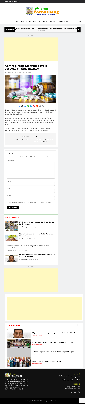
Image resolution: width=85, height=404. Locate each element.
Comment (10, 160)
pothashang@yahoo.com (72, 388)
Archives (52, 21)
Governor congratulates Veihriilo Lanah (46, 361)
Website (9, 195)
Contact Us (63, 21)
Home (16, 21)
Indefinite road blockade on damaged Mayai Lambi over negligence (54, 28)
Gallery (42, 21)
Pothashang (10, 72)
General (34, 335)
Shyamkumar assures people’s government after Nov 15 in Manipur (56, 333)
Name (9, 181)
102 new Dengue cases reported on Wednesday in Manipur (53, 352)
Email (9, 188)
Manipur (39, 335)
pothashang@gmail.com (73, 386)
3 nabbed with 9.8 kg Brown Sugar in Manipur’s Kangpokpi (53, 342)
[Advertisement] (31, 49)
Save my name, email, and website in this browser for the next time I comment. (31, 202)
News (23, 21)
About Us (32, 21)
